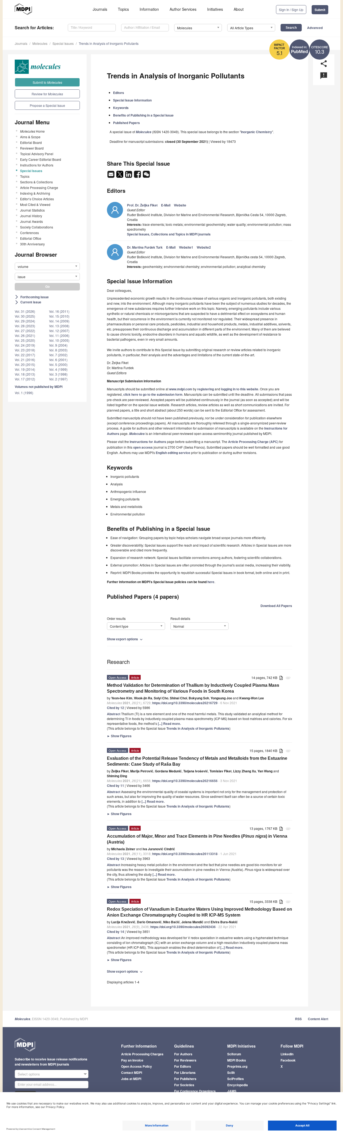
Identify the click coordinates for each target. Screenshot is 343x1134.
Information (149, 9)
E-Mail (165, 205)
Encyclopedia (237, 1084)
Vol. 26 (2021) (25, 335)
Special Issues (63, 43)
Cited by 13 (115, 858)
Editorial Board (31, 142)
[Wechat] (146, 175)
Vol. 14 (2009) (59, 321)
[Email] (111, 175)
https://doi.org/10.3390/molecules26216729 (185, 702)
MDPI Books (236, 1060)
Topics (123, 9)
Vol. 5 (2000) (58, 364)
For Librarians (185, 1072)
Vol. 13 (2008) (59, 326)
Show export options (125, 639)
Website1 (186, 247)
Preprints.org (237, 1066)
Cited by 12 (115, 707)
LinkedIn (287, 1054)
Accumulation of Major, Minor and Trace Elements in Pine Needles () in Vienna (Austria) (197, 839)
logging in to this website (239, 389)
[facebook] (138, 175)
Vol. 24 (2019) (25, 345)
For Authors (183, 1054)
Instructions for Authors (36, 165)
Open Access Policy (136, 1066)
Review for (47, 94)
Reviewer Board (32, 148)
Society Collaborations (36, 227)
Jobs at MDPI (131, 1078)
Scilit (231, 1072)
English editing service (173, 452)
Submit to (47, 82)
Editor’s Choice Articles (37, 199)
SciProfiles (235, 1078)
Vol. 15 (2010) (59, 316)
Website (180, 205)
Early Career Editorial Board (40, 159)
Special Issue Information (132, 100)
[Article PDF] (281, 678)
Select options (29, 1074)
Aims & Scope (30, 137)
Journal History (31, 215)
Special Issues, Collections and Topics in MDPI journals (169, 234)
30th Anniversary (32, 244)
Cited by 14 (115, 931)
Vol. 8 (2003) (58, 350)
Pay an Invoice (132, 1060)
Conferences (29, 232)
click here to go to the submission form (152, 394)
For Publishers (185, 1078)
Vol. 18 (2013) (25, 374)
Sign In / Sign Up (291, 9)
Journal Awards (31, 221)
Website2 (204, 247)
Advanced (315, 27)
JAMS (231, 1091)
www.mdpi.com (180, 389)
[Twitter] (120, 175)
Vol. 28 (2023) (25, 326)
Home (32, 131)
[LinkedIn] (129, 175)
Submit (320, 9)
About (239, 9)
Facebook (288, 1060)
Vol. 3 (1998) (58, 374)
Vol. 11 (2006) (59, 335)
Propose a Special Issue (47, 105)
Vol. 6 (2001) (58, 359)
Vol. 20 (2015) (25, 364)
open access (143, 447)
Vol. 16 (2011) (59, 311)
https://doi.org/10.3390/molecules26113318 (185, 853)
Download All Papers (276, 605)
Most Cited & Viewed (35, 204)
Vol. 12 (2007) (59, 330)
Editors (118, 92)
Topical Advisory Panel (36, 153)
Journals (100, 9)
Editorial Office (30, 238)
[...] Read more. (169, 723)
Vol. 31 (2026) (25, 311)
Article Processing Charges (142, 1054)
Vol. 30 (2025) (25, 316)
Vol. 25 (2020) (25, 340)
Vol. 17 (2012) (25, 379)
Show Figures (119, 735)
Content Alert (318, 1018)
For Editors (182, 1066)
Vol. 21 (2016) (25, 359)
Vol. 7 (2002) (58, 354)
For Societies (184, 1084)
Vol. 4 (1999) (58, 369)
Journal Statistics (32, 210)
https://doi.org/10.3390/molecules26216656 (185, 780)
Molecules (39, 43)
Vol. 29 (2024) (25, 321)
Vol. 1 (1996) (24, 392)
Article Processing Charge (39, 187)
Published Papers (126, 122)
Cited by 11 (115, 785)
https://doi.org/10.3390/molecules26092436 (183, 926)
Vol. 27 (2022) (25, 330)
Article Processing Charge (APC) (253, 441)
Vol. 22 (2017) (25, 354)
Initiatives (215, 9)
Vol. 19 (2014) (25, 369)
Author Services (183, 9)
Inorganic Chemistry (256, 131)
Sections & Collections (36, 182)
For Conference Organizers (195, 1091)
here (210, 581)
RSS (298, 1018)
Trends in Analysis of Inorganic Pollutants (109, 43)
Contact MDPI (131, 1072)
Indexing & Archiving (35, 193)
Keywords (121, 107)
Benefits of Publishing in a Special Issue (143, 115)
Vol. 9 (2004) (58, 345)
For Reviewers (185, 1060)
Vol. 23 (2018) (25, 350)
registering (205, 389)
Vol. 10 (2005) (59, 340)
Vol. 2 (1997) (58, 379)
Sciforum (234, 1054)
